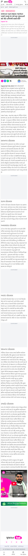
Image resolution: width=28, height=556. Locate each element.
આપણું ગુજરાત (19, 4)
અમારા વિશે (7, 546)
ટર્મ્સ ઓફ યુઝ (20, 546)
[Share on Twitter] (10, 81)
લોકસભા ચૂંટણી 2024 (13, 7)
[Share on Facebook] (5, 81)
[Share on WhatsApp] (8, 81)
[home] (14, 537)
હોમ (3, 4)
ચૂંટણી (6, 7)
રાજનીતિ (10, 4)
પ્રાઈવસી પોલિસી (13, 546)
